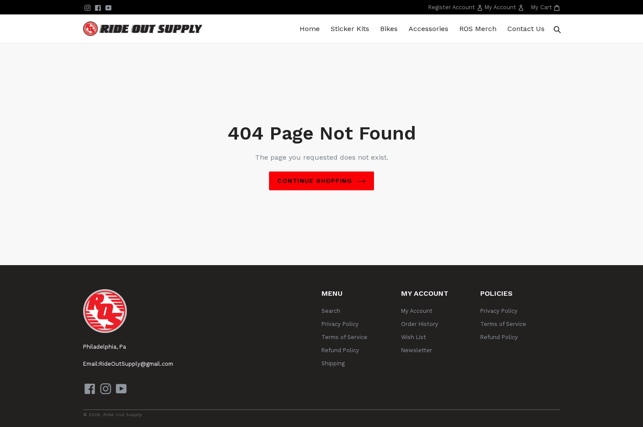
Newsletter (416, 350)
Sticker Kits (350, 28)
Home (310, 28)
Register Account (456, 9)
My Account (505, 9)
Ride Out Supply (122, 414)
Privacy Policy (340, 324)
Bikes (389, 28)
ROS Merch (477, 28)
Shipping (333, 363)
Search (331, 311)
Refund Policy (340, 350)
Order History (419, 324)
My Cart (545, 7)
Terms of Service (344, 337)
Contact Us (526, 28)
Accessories (428, 28)
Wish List (413, 337)
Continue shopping (314, 180)
